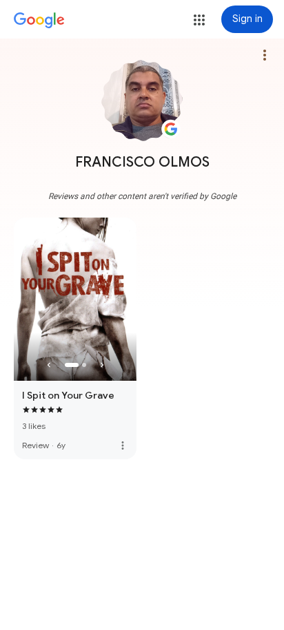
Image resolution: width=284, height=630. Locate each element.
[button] (199, 20)
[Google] (39, 20)
